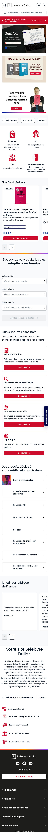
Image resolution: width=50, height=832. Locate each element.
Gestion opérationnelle (15, 411)
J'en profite (34, 20)
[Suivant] (12, 247)
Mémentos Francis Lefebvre (19, 697)
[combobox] (24, 12)
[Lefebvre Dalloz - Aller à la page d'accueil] (19, 5)
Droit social (27, 120)
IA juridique (11, 120)
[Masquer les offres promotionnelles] (46, 20)
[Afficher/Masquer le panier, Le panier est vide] (44, 5)
